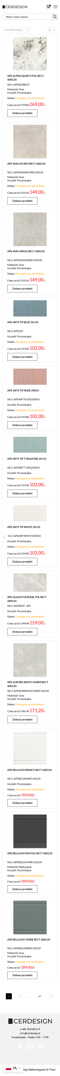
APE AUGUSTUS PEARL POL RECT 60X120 (27, 598)
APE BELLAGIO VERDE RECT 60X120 (28, 939)
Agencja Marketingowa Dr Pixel (37, 1069)
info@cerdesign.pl (30, 1033)
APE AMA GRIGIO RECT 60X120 (25, 251)
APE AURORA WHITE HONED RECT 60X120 (27, 684)
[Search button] (54, 16)
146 (39, 996)
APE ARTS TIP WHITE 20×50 (23, 526)
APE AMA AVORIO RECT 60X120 (26, 163)
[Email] (41, 1046)
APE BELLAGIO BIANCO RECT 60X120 (29, 769)
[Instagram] (30, 1046)
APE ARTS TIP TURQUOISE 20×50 (26, 458)
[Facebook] (19, 1046)
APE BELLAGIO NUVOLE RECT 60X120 (29, 853)
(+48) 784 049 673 (30, 1029)
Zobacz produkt (22, 112)
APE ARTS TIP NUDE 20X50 (23, 390)
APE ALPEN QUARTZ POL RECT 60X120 (25, 77)
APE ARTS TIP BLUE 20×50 (22, 322)
